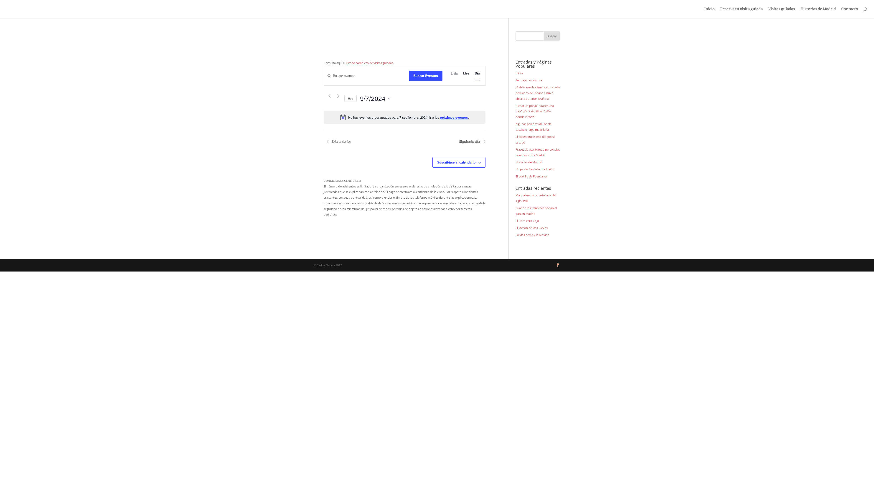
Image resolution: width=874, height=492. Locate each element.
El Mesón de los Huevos (532, 228)
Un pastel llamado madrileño (535, 169)
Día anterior (341, 141)
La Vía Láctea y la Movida (532, 235)
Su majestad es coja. (529, 80)
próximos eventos (454, 117)
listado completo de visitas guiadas (369, 63)
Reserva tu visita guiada (741, 9)
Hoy (350, 98)
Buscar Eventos (425, 75)
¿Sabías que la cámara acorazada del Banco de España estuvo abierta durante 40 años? (538, 92)
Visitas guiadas (781, 9)
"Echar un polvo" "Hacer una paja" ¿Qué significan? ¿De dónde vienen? (535, 111)
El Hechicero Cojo (527, 221)
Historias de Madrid (818, 9)
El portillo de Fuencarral (531, 176)
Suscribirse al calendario (456, 162)
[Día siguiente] (338, 95)
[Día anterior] (329, 95)
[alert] (404, 117)
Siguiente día (469, 141)
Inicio (709, 9)
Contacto (849, 9)
